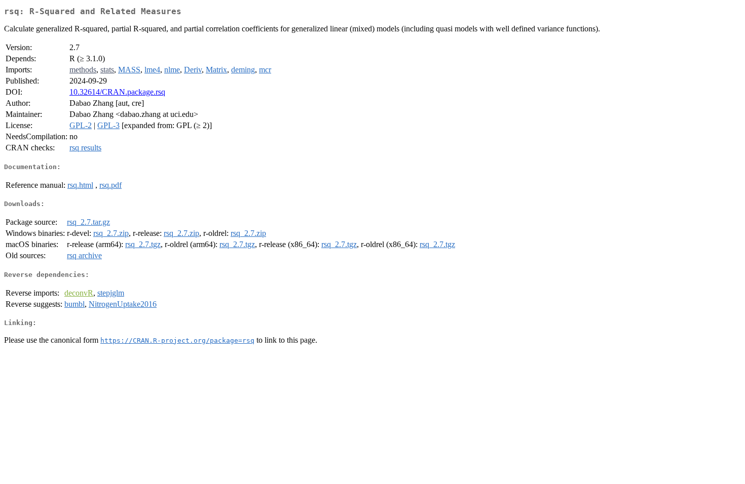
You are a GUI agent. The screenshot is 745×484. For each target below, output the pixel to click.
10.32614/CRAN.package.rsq (117, 92)
